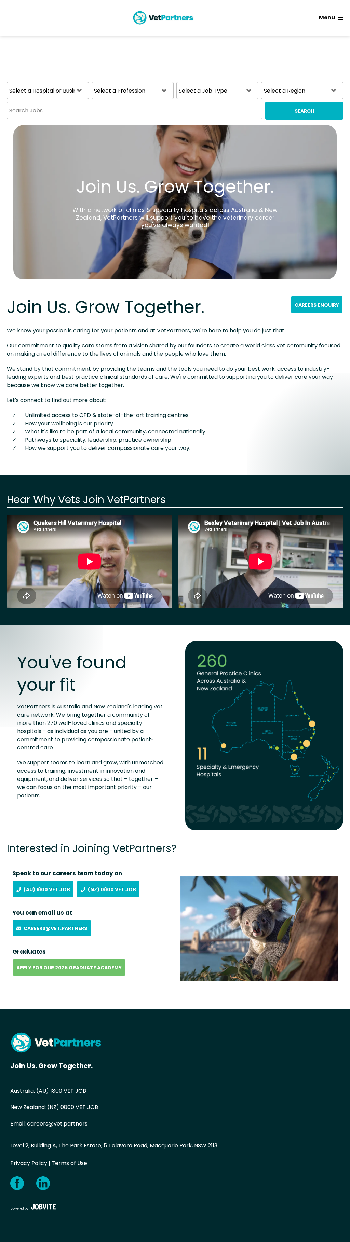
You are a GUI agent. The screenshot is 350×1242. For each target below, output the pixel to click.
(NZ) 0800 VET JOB (72, 1107)
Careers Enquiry (317, 305)
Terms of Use (69, 1163)
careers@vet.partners (57, 1124)
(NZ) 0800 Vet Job (112, 889)
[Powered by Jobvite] (33, 1206)
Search (304, 111)
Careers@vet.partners (55, 928)
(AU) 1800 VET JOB (61, 1091)
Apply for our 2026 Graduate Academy (69, 967)
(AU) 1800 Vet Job (47, 889)
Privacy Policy (28, 1163)
